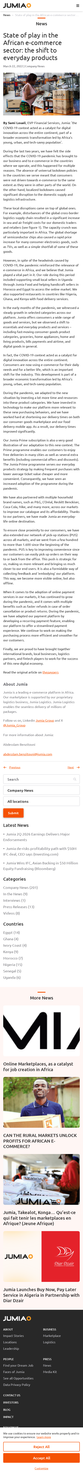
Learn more (44, 1437)
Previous (14, 767)
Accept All (41, 1458)
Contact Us (11, 1395)
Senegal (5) (12, 971)
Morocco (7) (13, 958)
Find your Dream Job (18, 1365)
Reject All (41, 1446)
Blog (6, 1410)
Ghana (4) (11, 939)
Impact (8, 1417)
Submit (13, 813)
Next (71, 767)
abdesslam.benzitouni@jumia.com (27, 754)
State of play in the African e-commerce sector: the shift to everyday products (45, 15)
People (8, 1359)
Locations (10, 1342)
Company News (35, 66)
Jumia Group (45, 720)
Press (47, 1359)
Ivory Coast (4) (15, 945)
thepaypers (51, 672)
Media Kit (50, 1372)
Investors (11, 1402)
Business (49, 1329)
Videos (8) (11, 913)
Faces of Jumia (13, 1372)
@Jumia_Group (14, 725)
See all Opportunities (18, 1378)
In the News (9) (15, 894)
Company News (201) (20, 887)
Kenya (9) (10, 951)
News (6, 15)
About (8, 1329)
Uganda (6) (12, 977)
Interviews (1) (14, 900)
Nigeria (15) (12, 964)
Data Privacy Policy (16, 1384)
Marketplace (52, 1335)
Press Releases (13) (18, 907)
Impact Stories (13, 1335)
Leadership (11, 1348)
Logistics (49, 1342)
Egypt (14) (11, 932)
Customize (41, 1468)
